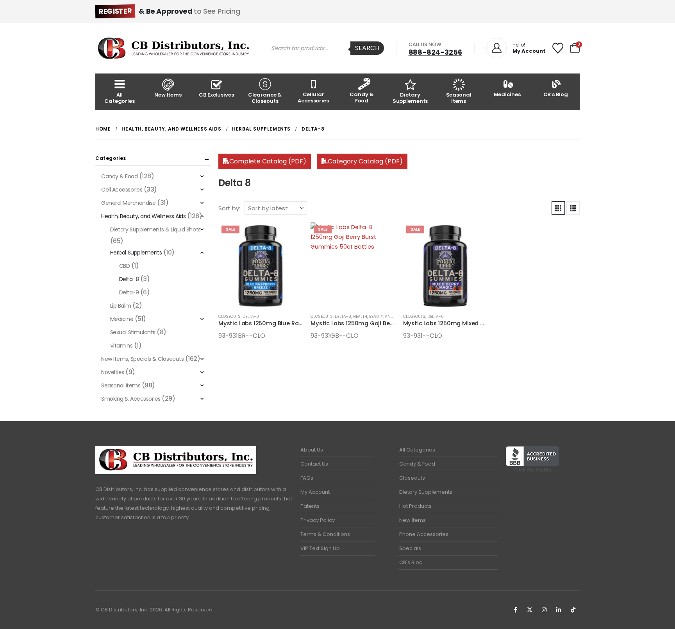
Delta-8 (251, 316)
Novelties (112, 372)
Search (367, 47)
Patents (310, 506)
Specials (410, 548)
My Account (315, 492)
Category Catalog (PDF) (365, 161)
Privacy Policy (317, 520)
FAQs (306, 478)
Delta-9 (129, 292)
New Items (168, 95)
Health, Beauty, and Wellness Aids (389, 316)
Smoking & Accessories (131, 399)
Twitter (530, 610)
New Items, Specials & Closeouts (142, 359)
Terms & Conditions (325, 534)
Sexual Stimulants (132, 332)
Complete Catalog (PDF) (267, 161)
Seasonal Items (458, 98)
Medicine (121, 319)
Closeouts (229, 316)
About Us (311, 449)
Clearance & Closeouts (265, 98)
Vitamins (121, 345)
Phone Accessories (423, 534)
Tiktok (573, 610)
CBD (124, 266)
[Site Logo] (173, 48)
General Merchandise (128, 203)
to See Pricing (169, 11)
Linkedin (558, 610)
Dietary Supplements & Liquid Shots (155, 229)
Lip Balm (120, 306)
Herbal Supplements (136, 252)
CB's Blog (411, 562)
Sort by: (229, 208)
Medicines (507, 94)
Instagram (544, 610)
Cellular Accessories (313, 97)
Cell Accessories (121, 190)
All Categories (119, 98)
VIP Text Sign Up (320, 548)
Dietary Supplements (410, 98)
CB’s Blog (555, 94)
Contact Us (314, 464)
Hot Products (415, 506)
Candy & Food (361, 97)
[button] (558, 208)
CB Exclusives (216, 95)
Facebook (515, 610)
